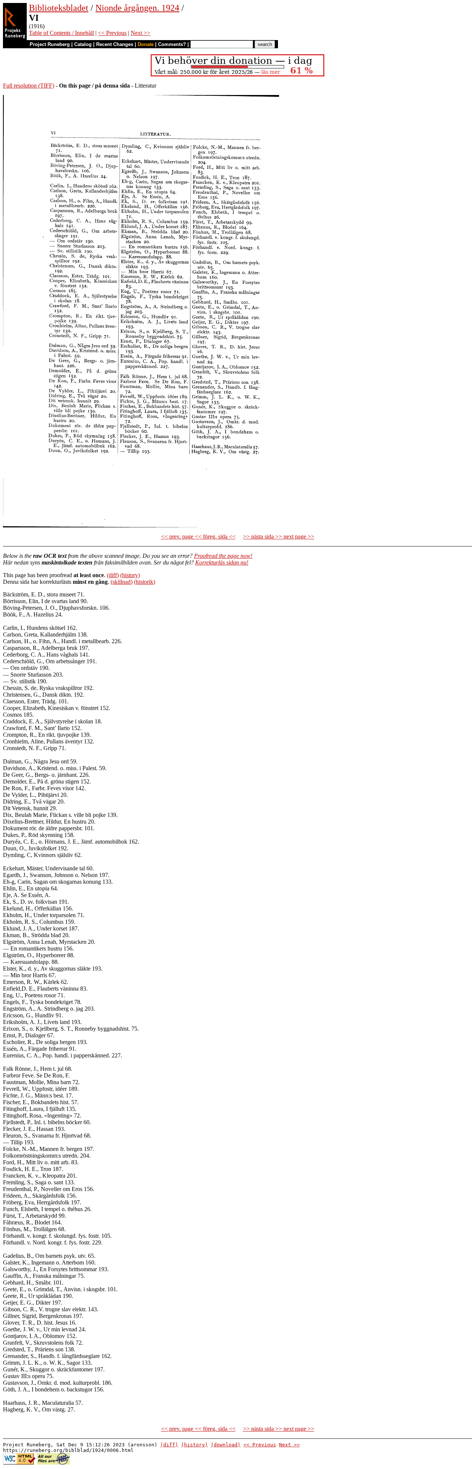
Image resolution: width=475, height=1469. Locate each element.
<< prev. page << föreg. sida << (198, 536)
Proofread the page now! (223, 556)
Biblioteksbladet (58, 8)
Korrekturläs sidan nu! (221, 562)
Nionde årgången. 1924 (137, 8)
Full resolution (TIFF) (28, 85)
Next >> (140, 33)
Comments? (172, 44)
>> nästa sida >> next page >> (278, 536)
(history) (130, 575)
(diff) (113, 575)
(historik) (144, 582)
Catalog (83, 44)
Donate (146, 44)
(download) (225, 1444)
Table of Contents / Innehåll (61, 33)
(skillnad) (121, 582)
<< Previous (112, 33)
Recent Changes (114, 44)
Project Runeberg (50, 44)
